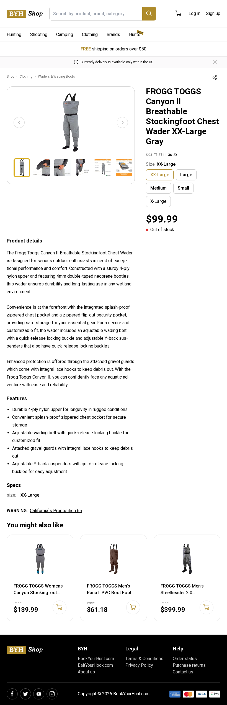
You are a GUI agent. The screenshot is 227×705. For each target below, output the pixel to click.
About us (86, 672)
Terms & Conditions (144, 658)
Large (186, 174)
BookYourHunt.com (96, 658)
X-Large (158, 201)
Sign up (213, 13)
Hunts (134, 34)
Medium (158, 188)
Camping (64, 34)
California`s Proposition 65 (56, 510)
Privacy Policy (139, 665)
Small (183, 188)
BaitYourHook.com (95, 665)
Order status (185, 658)
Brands (113, 34)
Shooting (38, 34)
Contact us (183, 672)
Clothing (90, 34)
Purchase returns (189, 665)
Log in (194, 13)
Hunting (14, 34)
